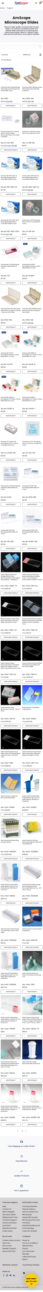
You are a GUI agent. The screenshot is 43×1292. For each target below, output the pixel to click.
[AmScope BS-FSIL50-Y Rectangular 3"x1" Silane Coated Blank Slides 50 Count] (32, 385)
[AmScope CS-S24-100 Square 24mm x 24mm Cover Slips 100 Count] (32, 429)
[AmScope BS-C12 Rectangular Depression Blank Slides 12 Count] (11, 252)
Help (4, 1206)
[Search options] (41, 46)
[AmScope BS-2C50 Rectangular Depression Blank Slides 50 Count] (11, 473)
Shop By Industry (28, 1209)
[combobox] (11, 55)
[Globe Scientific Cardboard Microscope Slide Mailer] (11, 784)
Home (2, 8)
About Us (25, 1240)
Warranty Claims (9, 1214)
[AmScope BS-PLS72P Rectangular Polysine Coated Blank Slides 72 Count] (11, 341)
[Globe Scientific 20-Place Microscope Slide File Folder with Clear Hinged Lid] (32, 828)
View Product (11, 106)
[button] (31, 1280)
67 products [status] (6, 60)
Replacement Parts (10, 1217)
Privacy (25, 1248)
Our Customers (28, 1251)
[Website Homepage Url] (21, 3)
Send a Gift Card (8, 1251)
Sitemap (25, 1254)
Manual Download (9, 1228)
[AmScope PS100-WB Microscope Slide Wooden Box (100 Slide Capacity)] (32, 75)
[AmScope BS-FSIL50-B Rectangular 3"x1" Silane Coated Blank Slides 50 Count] (32, 341)
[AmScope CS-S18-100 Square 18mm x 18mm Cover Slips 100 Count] (32, 208)
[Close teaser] (24, 1273)
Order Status (7, 1231)
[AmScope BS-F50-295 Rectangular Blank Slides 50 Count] (11, 518)
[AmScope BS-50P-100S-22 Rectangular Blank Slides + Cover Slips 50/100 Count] (11, 163)
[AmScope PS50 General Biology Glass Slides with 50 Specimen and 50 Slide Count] (11, 75)
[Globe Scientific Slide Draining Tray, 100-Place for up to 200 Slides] (11, 916)
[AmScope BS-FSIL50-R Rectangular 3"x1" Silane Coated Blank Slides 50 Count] (11, 385)
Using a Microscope (30, 1217)
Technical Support (9, 1220)
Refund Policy (27, 1246)
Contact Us (6, 1209)
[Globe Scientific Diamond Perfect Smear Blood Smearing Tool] (32, 961)
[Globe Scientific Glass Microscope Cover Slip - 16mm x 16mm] (11, 695)
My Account (7, 1246)
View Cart (6, 1243)
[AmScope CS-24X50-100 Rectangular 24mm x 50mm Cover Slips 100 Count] (11, 429)
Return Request (8, 1212)
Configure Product (11, 150)
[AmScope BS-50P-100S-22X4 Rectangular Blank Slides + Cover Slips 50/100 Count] (11, 208)
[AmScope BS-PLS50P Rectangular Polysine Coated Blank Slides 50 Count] (32, 252)
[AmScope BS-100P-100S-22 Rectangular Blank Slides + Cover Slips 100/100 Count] (32, 163)
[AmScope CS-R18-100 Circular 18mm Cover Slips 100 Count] (32, 119)
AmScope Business (29, 1206)
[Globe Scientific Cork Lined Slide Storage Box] (32, 916)
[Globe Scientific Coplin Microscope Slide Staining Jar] (32, 1049)
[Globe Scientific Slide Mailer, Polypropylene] (32, 695)
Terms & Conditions (30, 1243)
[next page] (25, 1131)
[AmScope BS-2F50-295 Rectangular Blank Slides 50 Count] (32, 473)
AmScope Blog (28, 1228)
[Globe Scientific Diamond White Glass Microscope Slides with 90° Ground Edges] (32, 651)
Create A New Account (11, 1240)
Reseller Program (9, 1248)
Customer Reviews (29, 1231)
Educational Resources (31, 1225)
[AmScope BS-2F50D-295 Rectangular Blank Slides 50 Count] (32, 518)
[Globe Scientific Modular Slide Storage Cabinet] (11, 828)
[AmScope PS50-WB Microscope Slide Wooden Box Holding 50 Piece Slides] (32, 296)
